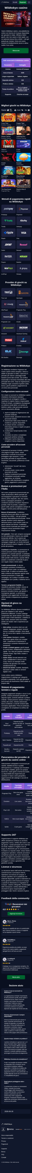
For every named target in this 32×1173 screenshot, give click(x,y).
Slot (26, 110)
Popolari (3, 110)
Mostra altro (16, 977)
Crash (18, 110)
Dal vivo (11, 110)
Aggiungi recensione (16, 913)
